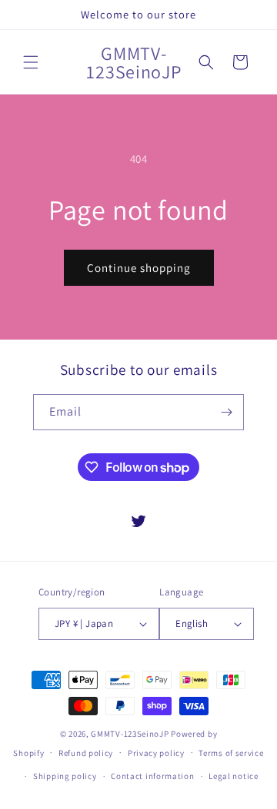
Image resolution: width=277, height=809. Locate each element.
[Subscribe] (226, 412)
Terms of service (231, 753)
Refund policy (85, 753)
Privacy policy (156, 753)
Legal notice (233, 776)
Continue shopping (139, 267)
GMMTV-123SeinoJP (130, 733)
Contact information (152, 776)
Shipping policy (65, 776)
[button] (31, 62)
